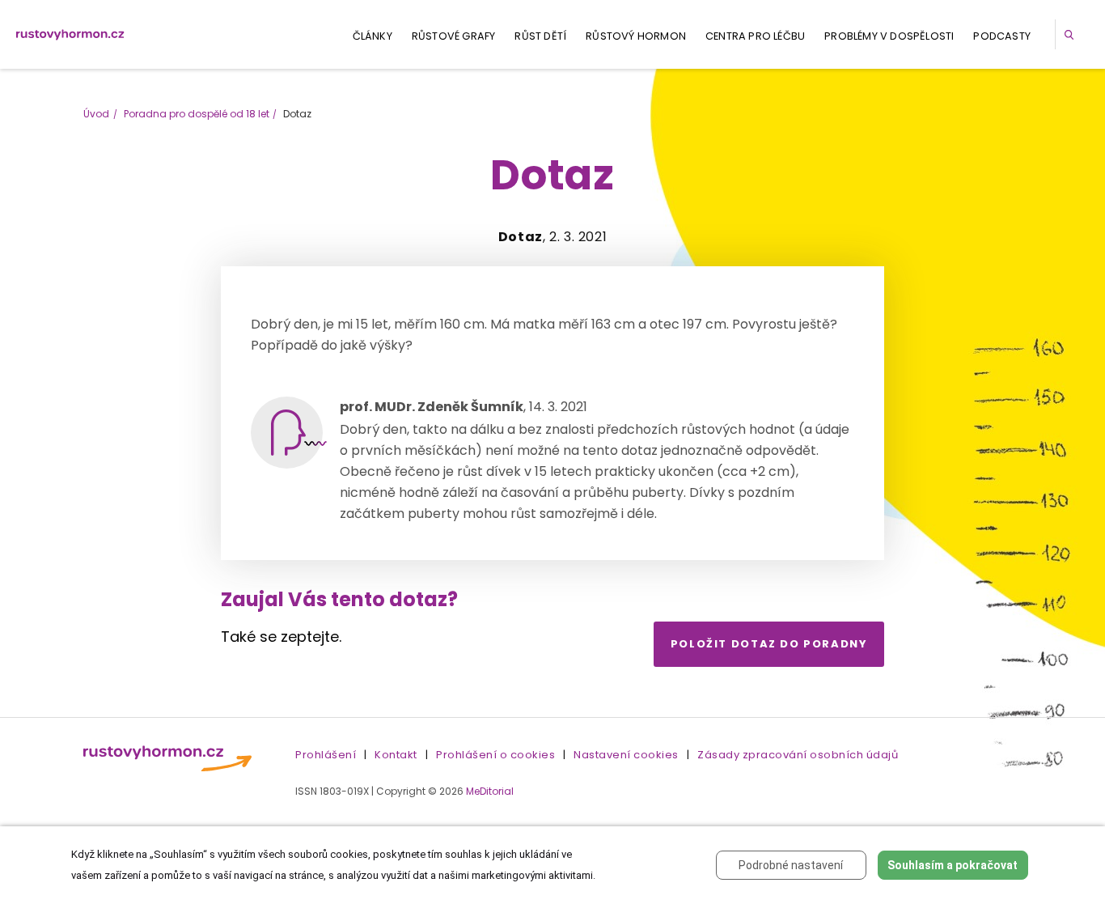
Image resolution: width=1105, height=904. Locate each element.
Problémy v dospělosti (889, 36)
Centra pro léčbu (755, 36)
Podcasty (1002, 36)
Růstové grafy (454, 36)
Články (372, 36)
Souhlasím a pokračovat (952, 865)
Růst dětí (540, 36)
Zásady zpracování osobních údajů (797, 754)
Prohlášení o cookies (495, 754)
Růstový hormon (636, 36)
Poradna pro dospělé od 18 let (196, 114)
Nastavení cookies (626, 754)
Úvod (96, 114)
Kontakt (396, 754)
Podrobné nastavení (791, 865)
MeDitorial (490, 791)
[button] (1072, 34)
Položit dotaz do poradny (769, 643)
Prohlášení (325, 754)
